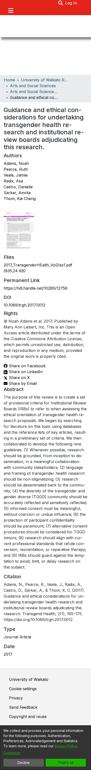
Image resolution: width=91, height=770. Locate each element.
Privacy (16, 698)
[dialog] (45, 748)
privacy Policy (66, 746)
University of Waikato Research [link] (45, 79)
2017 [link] (8, 654)
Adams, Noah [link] (16, 163)
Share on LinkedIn (25, 371)
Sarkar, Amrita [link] (17, 192)
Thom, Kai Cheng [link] (20, 198)
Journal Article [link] (17, 636)
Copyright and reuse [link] (28, 716)
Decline (23, 762)
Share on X (19, 377)
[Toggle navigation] (10, 10)
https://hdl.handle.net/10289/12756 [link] (35, 288)
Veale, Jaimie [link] (16, 175)
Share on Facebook (27, 365)
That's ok (66, 762)
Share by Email (22, 383)
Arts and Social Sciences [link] (33, 85)
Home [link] (9, 79)
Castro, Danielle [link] (18, 186)
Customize (11, 753)
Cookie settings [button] (23, 688)
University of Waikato (28, 679)
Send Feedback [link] (23, 707)
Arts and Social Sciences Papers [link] (34, 91)
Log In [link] (71, 2)
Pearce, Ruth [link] (16, 169)
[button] (61, 3)
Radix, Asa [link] (13, 181)
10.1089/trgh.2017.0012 (24, 305)
